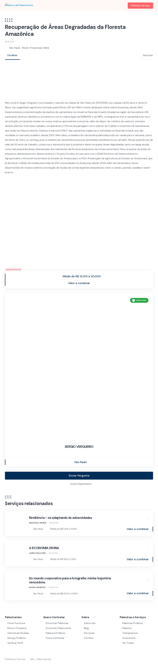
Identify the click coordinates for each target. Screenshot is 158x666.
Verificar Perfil (15, 643)
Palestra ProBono (55, 633)
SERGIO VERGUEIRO (79, 447)
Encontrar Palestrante (58, 628)
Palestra (9, 42)
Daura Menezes (37, 587)
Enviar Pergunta (79, 475)
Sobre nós (90, 623)
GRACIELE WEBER (37, 523)
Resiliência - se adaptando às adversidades (60, 518)
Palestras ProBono (132, 623)
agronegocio (13, 269)
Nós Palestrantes (40, 659)
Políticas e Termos (15, 659)
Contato (89, 638)
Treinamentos (130, 633)
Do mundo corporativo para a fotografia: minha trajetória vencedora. (70, 580)
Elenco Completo (17, 628)
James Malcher (37, 553)
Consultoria (128, 638)
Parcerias (89, 633)
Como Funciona (16, 623)
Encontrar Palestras (57, 623)
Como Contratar (55, 638)
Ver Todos (128, 643)
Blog (86, 628)
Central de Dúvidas (18, 633)
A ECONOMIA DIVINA (44, 548)
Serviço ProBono (17, 638)
